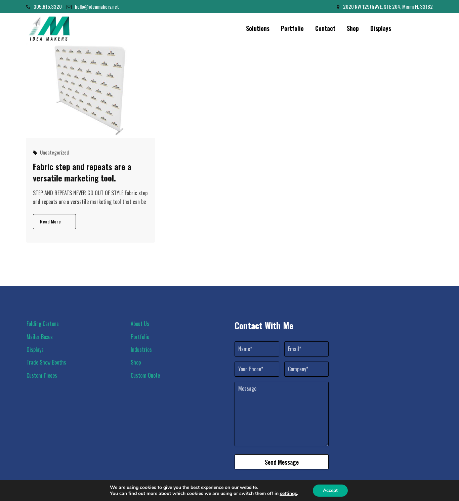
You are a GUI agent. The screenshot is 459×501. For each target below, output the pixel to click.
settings (288, 494)
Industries (141, 349)
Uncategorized (54, 152)
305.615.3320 (48, 6)
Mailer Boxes (40, 337)
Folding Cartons (43, 324)
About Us (140, 324)
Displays (380, 28)
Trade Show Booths (46, 362)
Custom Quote (145, 375)
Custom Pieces (42, 375)
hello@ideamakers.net (97, 6)
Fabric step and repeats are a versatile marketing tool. (82, 172)
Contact (325, 28)
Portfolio (292, 28)
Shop (353, 28)
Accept (330, 490)
